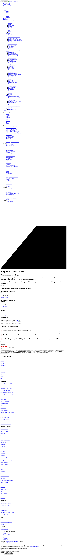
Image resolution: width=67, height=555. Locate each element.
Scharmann (10, 28)
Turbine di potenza (12, 61)
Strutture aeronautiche (12, 59)
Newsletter (10, 83)
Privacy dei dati (6, 534)
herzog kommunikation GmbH (12, 541)
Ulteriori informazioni (34, 546)
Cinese (7, 16)
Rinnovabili (10, 62)
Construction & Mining (13, 73)
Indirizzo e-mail (62, 334)
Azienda (7, 78)
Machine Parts (11, 67)
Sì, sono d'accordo (4, 548)
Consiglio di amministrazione (14, 85)
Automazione (11, 47)
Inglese (7, 11)
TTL (9, 32)
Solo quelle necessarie (22, 548)
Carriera (7, 99)
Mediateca (10, 80)
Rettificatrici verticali (12, 44)
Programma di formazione (8, 7)
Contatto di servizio (12, 52)
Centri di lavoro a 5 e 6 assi (14, 37)
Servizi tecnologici (12, 48)
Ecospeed (10, 26)
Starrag (9, 31)
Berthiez (10, 21)
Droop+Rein (11, 25)
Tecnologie (8, 33)
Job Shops (10, 66)
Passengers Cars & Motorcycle (14, 74)
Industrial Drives (11, 65)
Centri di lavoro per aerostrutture (15, 40)
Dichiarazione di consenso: (7, 349)
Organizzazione (11, 87)
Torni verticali (11, 42)
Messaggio (3, 344)
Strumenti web (6, 538)
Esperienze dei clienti (12, 82)
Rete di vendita (11, 92)
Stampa (4, 533)
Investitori (8, 95)
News (7, 103)
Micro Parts (10, 70)
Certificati (10, 94)
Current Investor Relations (13, 96)
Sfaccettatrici (11, 46)
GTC (4, 537)
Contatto (7, 108)
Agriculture (10, 72)
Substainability (11, 89)
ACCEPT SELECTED (9, 553)
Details (15, 548)
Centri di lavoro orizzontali (13, 34)
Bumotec (10, 23)
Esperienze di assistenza (13, 54)
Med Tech (10, 69)
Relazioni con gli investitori (14, 97)
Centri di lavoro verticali (13, 35)
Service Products (6, 4)
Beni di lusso (11, 68)
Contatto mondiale (12, 109)
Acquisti (10, 93)
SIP (9, 30)
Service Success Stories (8, 5)
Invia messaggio (4, 353)
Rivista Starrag (11, 81)
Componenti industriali (13, 63)
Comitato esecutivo (12, 86)
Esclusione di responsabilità (9, 536)
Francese (7, 13)
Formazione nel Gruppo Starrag (14, 101)
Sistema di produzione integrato (14, 49)
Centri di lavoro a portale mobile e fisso (16, 41)
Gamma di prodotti (10, 20)
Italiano (4, 10)
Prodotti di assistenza (12, 53)
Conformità (10, 88)
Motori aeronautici (12, 58)
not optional (3, 551)
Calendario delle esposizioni (14, 106)
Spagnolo (8, 17)
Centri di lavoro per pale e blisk (14, 39)
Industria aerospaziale (10, 56)
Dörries (9, 24)
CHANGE (11, 548)
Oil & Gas (10, 60)
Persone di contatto (12, 102)
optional (2, 552)
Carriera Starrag (11, 100)
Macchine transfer (12, 45)
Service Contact (6, 3)
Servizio (7, 51)
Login (4, 110)
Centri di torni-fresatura (13, 38)
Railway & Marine (12, 75)
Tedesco (7, 12)
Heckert (10, 27)
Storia (9, 90)
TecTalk (10, 107)
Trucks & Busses (11, 76)
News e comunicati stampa (13, 104)
